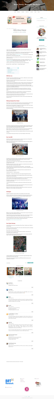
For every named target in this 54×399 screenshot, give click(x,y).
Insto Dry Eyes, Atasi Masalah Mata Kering (42, 59)
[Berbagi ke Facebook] (28, 262)
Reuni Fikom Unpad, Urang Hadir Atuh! (16, 219)
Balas (32, 287)
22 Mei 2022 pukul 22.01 (11, 323)
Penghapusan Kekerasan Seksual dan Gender (43, 65)
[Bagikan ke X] (29, 262)
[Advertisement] (12, 369)
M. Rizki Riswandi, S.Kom (12, 343)
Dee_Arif (9, 305)
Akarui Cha (10, 322)
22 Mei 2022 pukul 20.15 (11, 306)
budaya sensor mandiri (19, 54)
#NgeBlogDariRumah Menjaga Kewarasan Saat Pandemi (43, 49)
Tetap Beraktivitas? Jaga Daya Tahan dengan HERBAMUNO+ (43, 69)
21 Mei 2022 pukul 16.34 (11, 290)
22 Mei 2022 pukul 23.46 (11, 344)
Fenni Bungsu (10, 289)
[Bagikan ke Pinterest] (31, 262)
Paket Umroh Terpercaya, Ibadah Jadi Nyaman (43, 55)
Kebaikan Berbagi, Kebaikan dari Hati (42, 62)
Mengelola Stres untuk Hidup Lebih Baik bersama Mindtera (43, 52)
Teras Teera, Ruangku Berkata (27, 4)
